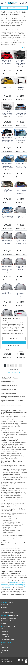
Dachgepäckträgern (20, 584)
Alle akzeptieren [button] (14, 342)
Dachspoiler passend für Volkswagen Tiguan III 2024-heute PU (20, 113)
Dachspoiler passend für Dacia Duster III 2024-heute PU (7, 190)
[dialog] (14, 332)
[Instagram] (22, 660)
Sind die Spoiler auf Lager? (7, 381)
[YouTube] (26, 662)
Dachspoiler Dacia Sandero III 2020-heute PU (7, 87)
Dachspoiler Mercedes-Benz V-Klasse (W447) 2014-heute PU (21, 62)
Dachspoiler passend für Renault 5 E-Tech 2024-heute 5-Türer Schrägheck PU (21, 191)
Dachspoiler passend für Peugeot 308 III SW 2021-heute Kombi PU (7, 216)
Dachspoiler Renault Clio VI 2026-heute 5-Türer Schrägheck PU (7, 61)
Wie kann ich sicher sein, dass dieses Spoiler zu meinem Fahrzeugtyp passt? (13, 397)
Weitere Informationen (7, 335)
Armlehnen (16, 586)
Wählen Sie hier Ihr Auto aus (15, 8)
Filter (24, 47)
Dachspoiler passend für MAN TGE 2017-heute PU (21, 216)
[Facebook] (19, 660)
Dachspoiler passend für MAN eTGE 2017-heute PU (7, 242)
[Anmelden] (23, 3)
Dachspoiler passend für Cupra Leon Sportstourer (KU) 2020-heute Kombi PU (20, 165)
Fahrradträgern (22, 586)
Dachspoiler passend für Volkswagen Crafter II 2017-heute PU (21, 243)
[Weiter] (23, 365)
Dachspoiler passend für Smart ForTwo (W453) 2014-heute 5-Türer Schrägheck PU (7, 140)
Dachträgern (22, 582)
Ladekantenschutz (13, 582)
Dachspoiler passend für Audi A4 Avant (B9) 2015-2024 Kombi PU (20, 139)
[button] (14, 346)
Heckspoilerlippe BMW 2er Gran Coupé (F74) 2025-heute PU (7, 113)
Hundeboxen (11, 584)
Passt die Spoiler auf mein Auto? (9, 385)
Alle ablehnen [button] (14, 338)
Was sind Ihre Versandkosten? (8, 393)
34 (20, 365)
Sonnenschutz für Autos (7, 586)
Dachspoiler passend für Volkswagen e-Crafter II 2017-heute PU (7, 268)
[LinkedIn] (26, 660)
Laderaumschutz (7, 587)
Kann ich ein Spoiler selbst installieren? (11, 405)
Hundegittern (4, 584)
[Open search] (21, 3)
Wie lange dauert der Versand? (8, 389)
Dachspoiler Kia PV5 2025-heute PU (21, 86)
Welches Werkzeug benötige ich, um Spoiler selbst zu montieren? (12, 401)
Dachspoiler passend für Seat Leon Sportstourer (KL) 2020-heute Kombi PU (7, 165)
